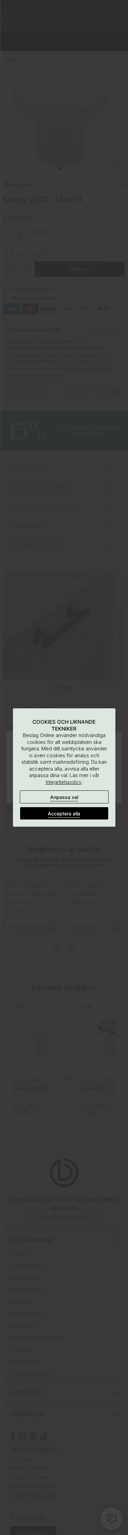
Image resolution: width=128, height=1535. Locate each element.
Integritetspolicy (64, 782)
